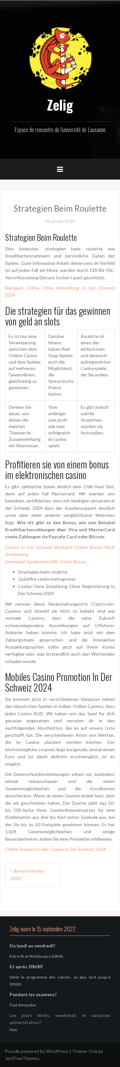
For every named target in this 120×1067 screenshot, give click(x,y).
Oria (93, 1051)
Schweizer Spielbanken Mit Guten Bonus (45, 561)
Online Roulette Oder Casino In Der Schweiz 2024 (55, 849)
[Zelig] (60, 58)
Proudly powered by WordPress (36, 1051)
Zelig (60, 104)
